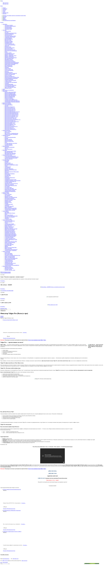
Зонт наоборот (7, 195)
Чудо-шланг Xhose (8, 187)
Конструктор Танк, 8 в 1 (9, 127)
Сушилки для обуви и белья (10, 238)
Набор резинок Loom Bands (10, 64)
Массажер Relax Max (9, 152)
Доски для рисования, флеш (10, 44)
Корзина (87, 563)
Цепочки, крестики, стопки (10, 270)
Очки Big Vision (8, 175)
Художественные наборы (9, 86)
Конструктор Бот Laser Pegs (10, 49)
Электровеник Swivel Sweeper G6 (11, 249)
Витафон (6, 138)
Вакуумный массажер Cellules (10, 151)
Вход (1, 562)
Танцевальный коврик (9, 84)
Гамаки (6, 165)
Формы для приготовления (10, 242)
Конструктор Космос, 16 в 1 (10, 123)
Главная (4, 7)
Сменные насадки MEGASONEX (11, 99)
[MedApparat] (1, 0)
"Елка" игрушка (8, 31)
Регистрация (5, 562)
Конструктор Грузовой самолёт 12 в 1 (12, 121)
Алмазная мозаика (8, 37)
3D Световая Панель (9, 104)
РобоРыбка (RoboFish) (9, 79)
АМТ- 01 (6, 136)
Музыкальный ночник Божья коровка (12, 62)
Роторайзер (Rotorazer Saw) (10, 177)
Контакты (4, 13)
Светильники (7, 178)
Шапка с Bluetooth (8, 207)
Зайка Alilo (7, 45)
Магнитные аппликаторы (9, 147)
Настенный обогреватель (9, 198)
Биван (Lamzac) (8, 162)
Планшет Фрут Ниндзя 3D (10, 74)
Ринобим (6, 203)
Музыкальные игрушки (9, 60)
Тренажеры (7, 217)
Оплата (4, 10)
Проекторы (7, 176)
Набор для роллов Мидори (10, 229)
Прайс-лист (2, 271)
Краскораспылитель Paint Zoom (11, 169)
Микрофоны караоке (9, 59)
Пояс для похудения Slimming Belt (11, 258)
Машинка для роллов (9, 227)
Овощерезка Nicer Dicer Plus (10, 231)
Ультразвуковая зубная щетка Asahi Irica (12, 100)
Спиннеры (7, 83)
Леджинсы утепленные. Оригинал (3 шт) (12, 255)
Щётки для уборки (8, 248)
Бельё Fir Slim (7, 252)
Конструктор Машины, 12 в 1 (10, 124)
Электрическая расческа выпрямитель (12, 265)
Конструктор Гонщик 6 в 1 (10, 106)
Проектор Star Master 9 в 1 (10, 76)
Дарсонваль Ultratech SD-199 (10, 26)
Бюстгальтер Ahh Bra (9, 254)
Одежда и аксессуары (9, 69)
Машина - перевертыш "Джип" (10, 55)
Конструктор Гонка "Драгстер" (10, 118)
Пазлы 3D (7, 71)
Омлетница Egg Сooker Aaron (10, 233)
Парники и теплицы (8, 200)
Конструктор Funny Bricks (10, 47)
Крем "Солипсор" (8, 131)
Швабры (6, 246)
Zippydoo (6, 105)
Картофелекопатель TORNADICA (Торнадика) (12, 510)
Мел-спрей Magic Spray (9, 58)
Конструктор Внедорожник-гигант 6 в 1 (12, 111)
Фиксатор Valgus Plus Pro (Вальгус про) (10, 319)
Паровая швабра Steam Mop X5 (10, 234)
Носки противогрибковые (10, 173)
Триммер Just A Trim (8, 262)
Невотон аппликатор (9, 140)
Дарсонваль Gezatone (9, 25)
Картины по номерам (7, 102)
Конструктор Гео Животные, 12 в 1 (11, 116)
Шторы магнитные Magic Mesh (10, 189)
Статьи (4, 11)
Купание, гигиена (8, 52)
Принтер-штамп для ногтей (10, 259)
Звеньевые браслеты (8, 267)
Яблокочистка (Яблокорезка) (10, 191)
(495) (5, 2)
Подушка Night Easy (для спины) (11, 143)
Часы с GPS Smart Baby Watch (10, 87)
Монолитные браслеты (9, 268)
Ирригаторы (5, 91)
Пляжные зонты (8, 201)
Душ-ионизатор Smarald (9, 223)
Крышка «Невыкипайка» (9, 226)
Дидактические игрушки (9, 43)
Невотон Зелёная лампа (9, 141)
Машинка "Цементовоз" (9, 56)
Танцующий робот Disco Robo (10, 85)
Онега (6, 142)
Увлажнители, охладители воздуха (11, 183)
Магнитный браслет (8, 149)
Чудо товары (7, 186)
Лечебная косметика (6, 130)
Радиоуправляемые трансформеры (11, 78)
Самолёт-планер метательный (10, 80)
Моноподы (7, 170)
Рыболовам (7, 160)
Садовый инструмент (9, 204)
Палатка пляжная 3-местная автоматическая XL (12, 489)
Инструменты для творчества (8, 90)
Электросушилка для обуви (10, 190)
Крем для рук (7, 132)
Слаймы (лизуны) (8, 81)
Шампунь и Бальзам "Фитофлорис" (11, 134)
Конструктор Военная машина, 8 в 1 (11, 112)
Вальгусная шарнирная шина (10, 137)
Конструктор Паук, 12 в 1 (9, 125)
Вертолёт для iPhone (8, 40)
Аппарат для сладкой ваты (10, 220)
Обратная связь (5, 12)
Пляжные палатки (8, 202)
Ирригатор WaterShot (9, 97)
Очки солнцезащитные (9, 70)
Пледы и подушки (8, 75)
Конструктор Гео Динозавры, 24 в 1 (11, 115)
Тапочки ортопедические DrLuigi (11, 157)
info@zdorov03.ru (6, 558)
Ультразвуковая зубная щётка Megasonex (12, 101)
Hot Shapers (7, 212)
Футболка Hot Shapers (9, 264)
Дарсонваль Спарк (8, 29)
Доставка (4, 9)
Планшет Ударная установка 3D (11, 73)
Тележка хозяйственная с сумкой (11, 239)
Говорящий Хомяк (8, 42)
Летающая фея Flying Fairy (10, 53)
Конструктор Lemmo (9, 48)
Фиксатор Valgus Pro (8, 145)
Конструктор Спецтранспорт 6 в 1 (11, 126)
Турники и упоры (8, 218)
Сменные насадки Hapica (9, 98)
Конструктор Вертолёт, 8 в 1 (10, 110)
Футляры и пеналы (8, 269)
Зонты (4, 89)
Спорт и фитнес (6, 211)
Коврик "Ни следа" (8, 225)
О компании (5, 8)
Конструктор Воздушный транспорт (11, 113)
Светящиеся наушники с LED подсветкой (12, 180)
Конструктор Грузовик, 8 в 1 (10, 120)
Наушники (7, 172)
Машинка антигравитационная (10, 57)
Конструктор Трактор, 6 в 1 (10, 128)
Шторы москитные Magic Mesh (10, 208)
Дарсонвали (5, 24)
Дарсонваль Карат (8, 27)
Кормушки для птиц (8, 196)
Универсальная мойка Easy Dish (11, 185)
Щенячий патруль (8, 88)
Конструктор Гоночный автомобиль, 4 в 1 (12, 119)
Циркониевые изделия (7, 266)
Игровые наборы (8, 46)
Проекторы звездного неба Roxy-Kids (12, 77)
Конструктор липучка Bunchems (11, 50)
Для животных (7, 167)
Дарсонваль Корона (8, 28)
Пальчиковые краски (9, 72)
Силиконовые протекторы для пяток (11, 156)
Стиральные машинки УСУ (10, 236)
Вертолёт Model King (9, 38)
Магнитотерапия (6, 146)
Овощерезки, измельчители (10, 232)
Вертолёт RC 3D (8, 39)
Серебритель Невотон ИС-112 (10, 181)
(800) (5, 560)
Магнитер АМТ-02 (8, 139)
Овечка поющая (8, 68)
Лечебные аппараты (6, 135)
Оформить (97, 563)
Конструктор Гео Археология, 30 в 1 (11, 114)
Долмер (6, 222)
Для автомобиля (8, 166)
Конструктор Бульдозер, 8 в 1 (10, 109)
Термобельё (7, 205)
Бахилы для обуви (8, 194)
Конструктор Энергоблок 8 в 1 (10, 129)
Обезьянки (7, 67)
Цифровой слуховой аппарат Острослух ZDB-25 (12, 531)
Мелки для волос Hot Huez (10, 256)
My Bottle (6, 161)
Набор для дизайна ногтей (10, 257)
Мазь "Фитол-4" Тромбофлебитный (11, 133)
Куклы (6, 51)
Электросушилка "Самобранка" (11, 209)
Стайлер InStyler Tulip (9, 261)
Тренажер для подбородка (9, 216)
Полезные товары (6, 159)
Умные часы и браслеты (9, 184)
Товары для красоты (6, 251)
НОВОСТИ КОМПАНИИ (8, 290)
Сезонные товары (6, 193)
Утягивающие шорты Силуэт (10, 263)
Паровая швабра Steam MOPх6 (10, 235)
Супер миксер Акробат (9, 237)
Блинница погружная (9, 163)
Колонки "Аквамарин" (9, 168)
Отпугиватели (7, 174)
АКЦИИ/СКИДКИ (7, 272)
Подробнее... (2, 280)
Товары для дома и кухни (7, 219)
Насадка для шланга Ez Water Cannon (12, 171)
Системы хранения (8, 182)
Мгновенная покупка (11, 338)
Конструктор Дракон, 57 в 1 (10, 122)
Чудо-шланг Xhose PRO (9, 188)
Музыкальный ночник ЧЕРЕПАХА (11, 63)
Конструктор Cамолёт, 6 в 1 (10, 107)
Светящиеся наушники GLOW (10, 179)
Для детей (4, 30)
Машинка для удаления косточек (11, 197)
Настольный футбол (8, 65)
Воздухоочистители (8, 221)
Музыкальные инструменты (10, 61)
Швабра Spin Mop (8, 245)
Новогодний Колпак (8, 66)
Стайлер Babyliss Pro (9, 260)
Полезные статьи (3, 308)
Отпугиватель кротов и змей (10, 199)
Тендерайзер (7, 240)
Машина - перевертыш (9, 54)
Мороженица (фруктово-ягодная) (11, 228)
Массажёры (5, 150)
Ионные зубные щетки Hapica (10, 92)
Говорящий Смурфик (9, 41)
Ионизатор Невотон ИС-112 (10, 224)
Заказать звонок (8, 271)
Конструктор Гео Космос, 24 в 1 (11, 117)
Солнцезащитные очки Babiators (11, 82)
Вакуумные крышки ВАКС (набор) (11, 164)
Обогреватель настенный (9, 230)
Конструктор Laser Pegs (7, 103)
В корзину (5, 338)
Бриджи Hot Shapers (8, 253)
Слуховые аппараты (8, 144)
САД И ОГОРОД (6, 192)
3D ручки (6, 32)
